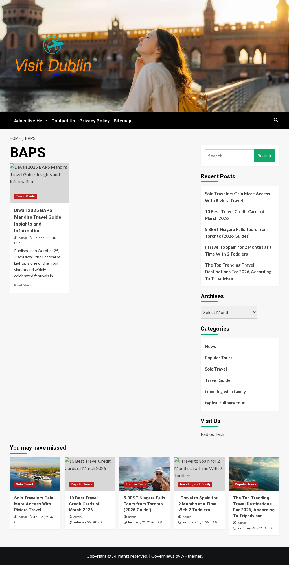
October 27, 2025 (45, 238)
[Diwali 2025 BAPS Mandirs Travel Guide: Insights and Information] (39, 183)
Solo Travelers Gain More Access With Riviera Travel (237, 197)
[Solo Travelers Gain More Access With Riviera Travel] (35, 474)
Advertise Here (30, 121)
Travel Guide (25, 196)
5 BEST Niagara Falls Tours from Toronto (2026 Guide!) (236, 233)
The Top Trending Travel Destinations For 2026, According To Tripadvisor (238, 271)
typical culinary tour (225, 402)
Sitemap (122, 121)
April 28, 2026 (43, 517)
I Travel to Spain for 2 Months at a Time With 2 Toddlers (238, 250)
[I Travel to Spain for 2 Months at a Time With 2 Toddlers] (199, 474)
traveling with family (225, 391)
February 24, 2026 (141, 522)
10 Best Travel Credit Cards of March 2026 (235, 215)
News (210, 346)
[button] (275, 120)
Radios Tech (212, 434)
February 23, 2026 (196, 522)
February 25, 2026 (86, 522)
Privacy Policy (94, 121)
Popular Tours (218, 357)
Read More (22, 285)
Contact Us (63, 121)
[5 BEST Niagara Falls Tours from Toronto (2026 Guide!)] (144, 474)
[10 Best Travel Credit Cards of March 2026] (90, 474)
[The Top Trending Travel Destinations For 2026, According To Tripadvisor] (254, 474)
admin (23, 238)
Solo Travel (216, 368)
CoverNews (162, 555)
